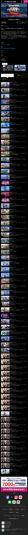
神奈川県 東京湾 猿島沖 (5, 48)
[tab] (7, 75)
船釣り (2, 52)
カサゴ (2, 56)
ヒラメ (5, 56)
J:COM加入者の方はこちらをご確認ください (14, 19)
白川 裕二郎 (3, 44)
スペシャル (3, 22)
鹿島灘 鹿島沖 (13, 48)
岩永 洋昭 (8, 44)
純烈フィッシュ (4, 25)
